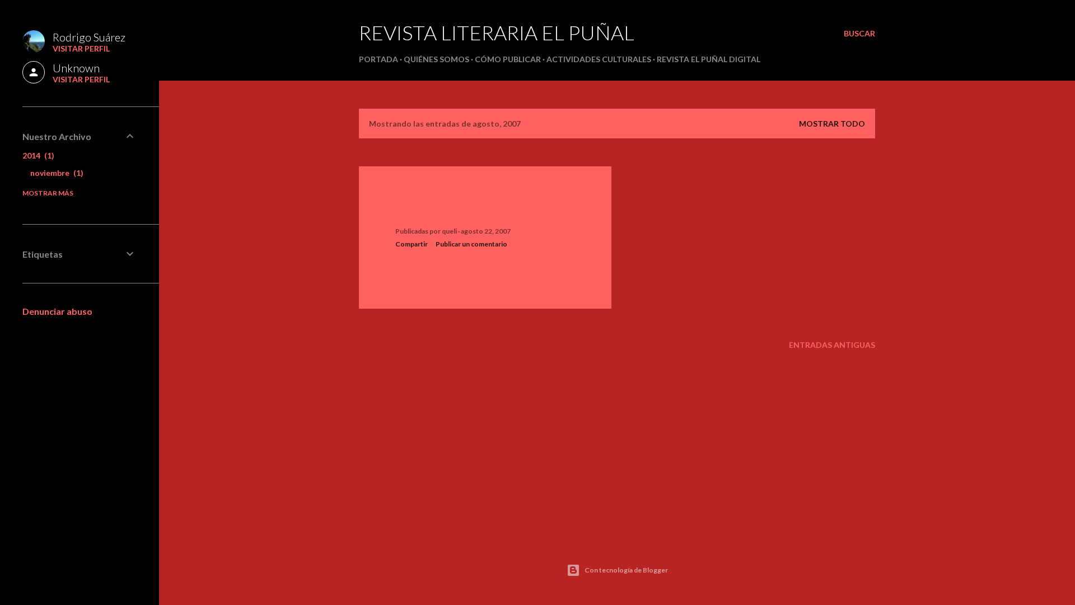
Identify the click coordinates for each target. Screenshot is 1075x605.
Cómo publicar (508, 59)
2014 (37, 155)
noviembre (55, 173)
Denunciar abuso (57, 311)
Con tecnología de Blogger (626, 570)
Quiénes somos (436, 59)
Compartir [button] (411, 244)
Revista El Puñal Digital (708, 59)
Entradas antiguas (832, 345)
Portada (378, 59)
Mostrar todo (832, 123)
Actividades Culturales (598, 59)
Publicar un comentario (471, 244)
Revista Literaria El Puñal (496, 32)
